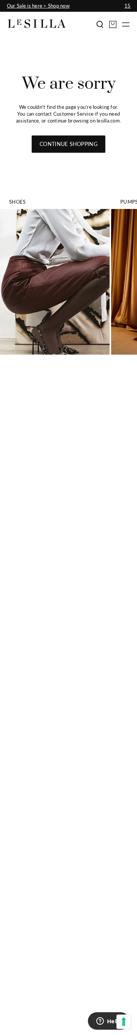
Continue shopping (68, 144)
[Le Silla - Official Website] (37, 23)
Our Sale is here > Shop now (38, 6)
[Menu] (125, 24)
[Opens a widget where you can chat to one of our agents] (108, 1021)
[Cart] (112, 24)
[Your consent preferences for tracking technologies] (123, 1022)
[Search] (100, 24)
